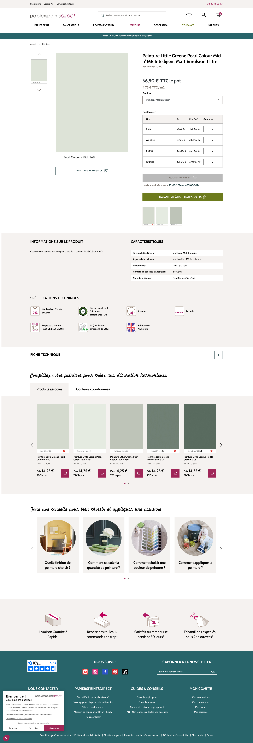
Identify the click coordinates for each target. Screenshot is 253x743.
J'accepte (54, 728)
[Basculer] (218, 355)
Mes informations (201, 697)
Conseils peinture (147, 702)
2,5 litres (150, 140)
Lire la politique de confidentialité (19, 719)
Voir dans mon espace (89, 170)
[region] (82, 116)
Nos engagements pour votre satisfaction (93, 702)
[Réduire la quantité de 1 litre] (206, 129)
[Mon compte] (203, 15)
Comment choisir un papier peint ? (147, 707)
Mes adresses (200, 712)
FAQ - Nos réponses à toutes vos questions (147, 712)
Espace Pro (48, 3)
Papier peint (35, 3)
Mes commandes (200, 702)
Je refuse (13, 728)
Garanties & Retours (65, 3)
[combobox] (132, 15)
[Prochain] (39, 90)
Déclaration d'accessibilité (175, 735)
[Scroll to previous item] (33, 444)
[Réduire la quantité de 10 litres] (206, 162)
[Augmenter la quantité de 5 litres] (218, 151)
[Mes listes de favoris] (189, 15)
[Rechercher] (101, 15)
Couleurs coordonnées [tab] (93, 389)
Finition (146, 93)
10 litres (150, 161)
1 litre (148, 129)
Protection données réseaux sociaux (142, 735)
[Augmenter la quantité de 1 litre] (218, 129)
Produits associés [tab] (49, 389)
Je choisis (33, 728)
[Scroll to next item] (219, 444)
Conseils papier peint (147, 697)
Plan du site (197, 735)
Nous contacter (93, 717)
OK (213, 671)
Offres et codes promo (93, 707)
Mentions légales (112, 735)
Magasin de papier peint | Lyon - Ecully (93, 712)
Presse (210, 735)
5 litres (149, 150)
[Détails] (65, 473)
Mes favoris (200, 707)
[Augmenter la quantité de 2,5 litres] (218, 140)
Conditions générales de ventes (55, 735)
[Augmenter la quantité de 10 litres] (218, 162)
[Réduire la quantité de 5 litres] (206, 151)
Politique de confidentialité (87, 735)
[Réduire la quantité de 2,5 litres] (206, 140)
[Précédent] (39, 55)
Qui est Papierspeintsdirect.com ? (93, 697)
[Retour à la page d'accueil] (52, 16)
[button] (6, 738)
